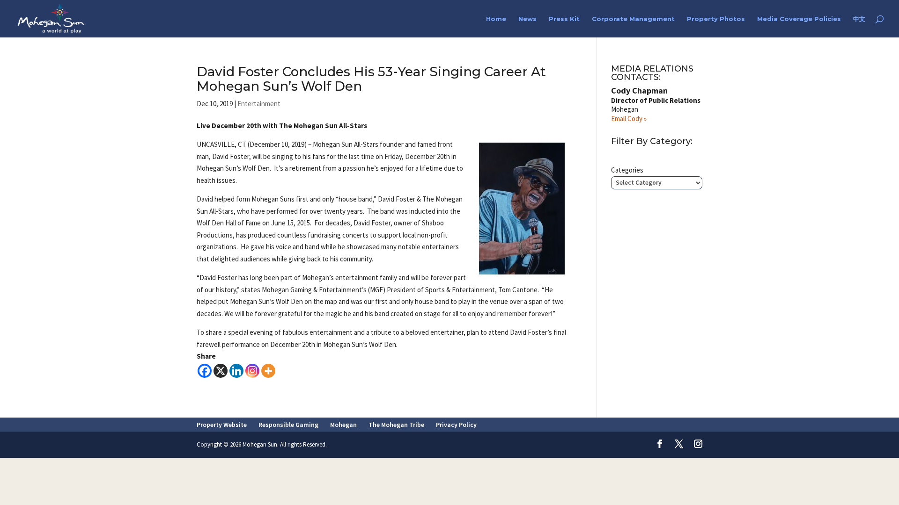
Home (496, 18)
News (527, 18)
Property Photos (716, 18)
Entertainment (258, 103)
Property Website (222, 424)
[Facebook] (205, 371)
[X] (221, 371)
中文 (859, 18)
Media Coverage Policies (799, 18)
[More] (268, 371)
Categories (627, 170)
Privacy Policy (456, 424)
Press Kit (564, 18)
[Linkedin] (236, 371)
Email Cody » (629, 118)
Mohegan (343, 424)
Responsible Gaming (288, 424)
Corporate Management (633, 18)
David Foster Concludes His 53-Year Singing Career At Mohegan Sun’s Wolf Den (371, 79)
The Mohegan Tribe (396, 424)
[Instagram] (252, 371)
